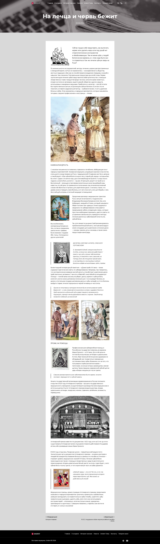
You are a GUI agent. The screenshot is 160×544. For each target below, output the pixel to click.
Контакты (97, 3)
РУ (126, 3)
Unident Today (88, 3)
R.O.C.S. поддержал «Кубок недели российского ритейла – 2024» (97, 519)
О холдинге (58, 3)
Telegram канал (107, 3)
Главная (50, 3)
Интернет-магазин (70, 3)
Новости (79, 3)
